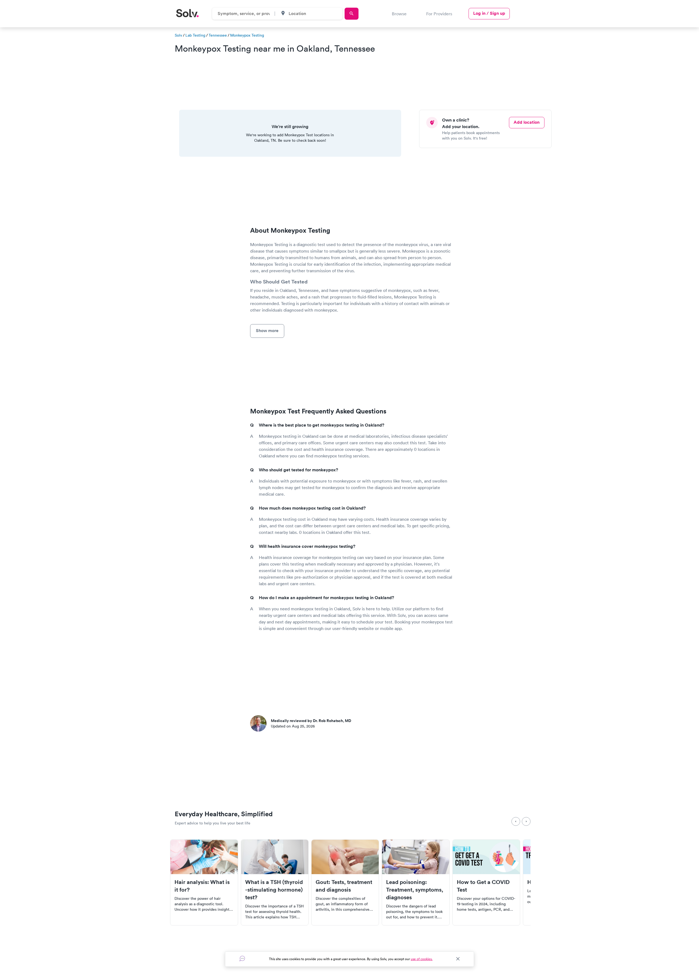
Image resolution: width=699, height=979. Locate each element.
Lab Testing (195, 35)
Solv (178, 35)
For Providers (439, 13)
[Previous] (515, 821)
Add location (527, 122)
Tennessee (218, 35)
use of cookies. (422, 959)
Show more (267, 330)
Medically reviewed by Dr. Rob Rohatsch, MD (311, 720)
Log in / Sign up (489, 13)
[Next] (526, 821)
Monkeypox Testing (247, 35)
